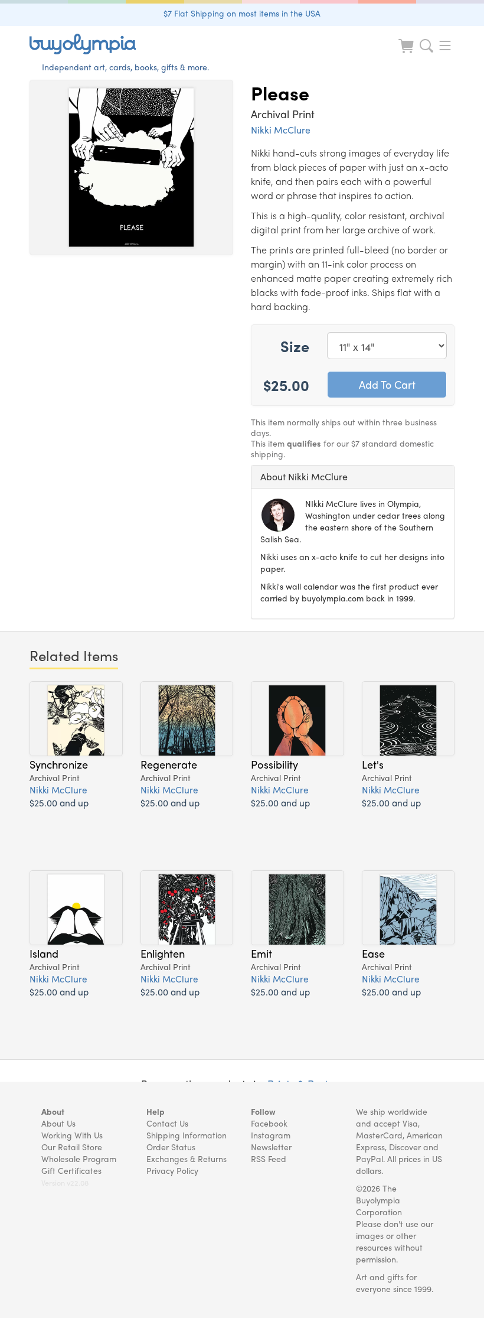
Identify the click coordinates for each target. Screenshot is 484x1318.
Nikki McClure (280, 129)
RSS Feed (268, 1158)
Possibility (274, 764)
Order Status (170, 1147)
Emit (261, 953)
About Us (58, 1123)
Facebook (269, 1123)
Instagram (270, 1135)
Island (44, 953)
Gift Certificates (71, 1170)
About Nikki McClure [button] (304, 476)
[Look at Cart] (407, 53)
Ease (373, 953)
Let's (373, 764)
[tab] (352, 477)
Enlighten (162, 953)
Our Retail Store (71, 1147)
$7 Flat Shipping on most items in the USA (242, 13)
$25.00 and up (59, 802)
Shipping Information (186, 1135)
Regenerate (168, 764)
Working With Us (72, 1135)
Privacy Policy (172, 1170)
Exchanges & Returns (186, 1158)
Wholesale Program (78, 1158)
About (52, 1111)
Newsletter (271, 1147)
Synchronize (59, 764)
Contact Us (167, 1123)
